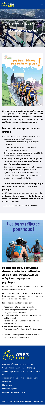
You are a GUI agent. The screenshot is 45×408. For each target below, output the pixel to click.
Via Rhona (6, 381)
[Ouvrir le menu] (42, 4)
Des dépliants (8, 205)
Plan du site (7, 385)
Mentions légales (9, 388)
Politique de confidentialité (13, 392)
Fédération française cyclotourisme (17, 364)
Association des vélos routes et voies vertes (21, 378)
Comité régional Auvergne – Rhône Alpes (19, 368)
